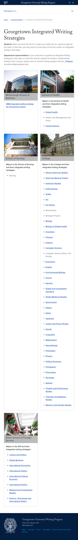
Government (51, 302)
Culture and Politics (18, 455)
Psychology (51, 372)
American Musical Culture (57, 178)
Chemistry (50, 232)
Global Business (16, 460)
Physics (49, 356)
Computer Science (54, 248)
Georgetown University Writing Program (38, 3)
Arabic (48, 194)
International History (18, 471)
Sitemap (24, 532)
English (49, 267)
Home (6, 20)
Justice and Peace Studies (57, 324)
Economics (50, 262)
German (49, 283)
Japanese (50, 318)
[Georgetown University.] (6, 2)
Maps (24, 530)
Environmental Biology (55, 272)
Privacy (38, 530)
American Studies (53, 183)
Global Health (52, 112)
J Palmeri (69, 61)
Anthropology (52, 189)
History (49, 308)
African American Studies (57, 172)
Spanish (49, 383)
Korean (49, 329)
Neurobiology (52, 345)
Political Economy (53, 361)
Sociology (50, 377)
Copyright (31, 530)
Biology (49, 221)
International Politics (18, 485)
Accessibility (46, 530)
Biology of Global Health (56, 226)
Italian (48, 313)
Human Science (52, 126)
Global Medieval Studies (56, 297)
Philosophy (50, 351)
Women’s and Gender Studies (58, 405)
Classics (49, 243)
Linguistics (50, 334)
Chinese (49, 237)
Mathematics (51, 340)
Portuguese (51, 367)
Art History (50, 205)
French (49, 278)
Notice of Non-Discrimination (61, 530)
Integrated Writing (17, 20)
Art (47, 199)
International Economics (19, 465)
